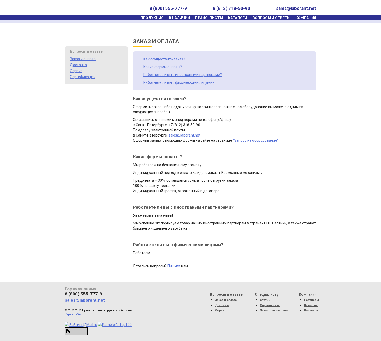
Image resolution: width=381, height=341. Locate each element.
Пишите (173, 266)
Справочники (270, 305)
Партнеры (311, 300)
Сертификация (82, 77)
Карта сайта (73, 314)
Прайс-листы (209, 18)
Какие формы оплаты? (162, 67)
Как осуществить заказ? (164, 59)
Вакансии (311, 305)
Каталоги (237, 18)
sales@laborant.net (296, 8)
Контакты (311, 310)
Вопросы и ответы (271, 18)
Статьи (265, 300)
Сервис (76, 71)
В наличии (179, 18)
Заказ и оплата (83, 59)
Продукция (152, 18)
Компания (305, 18)
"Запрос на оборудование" (255, 140)
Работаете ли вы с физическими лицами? (178, 82)
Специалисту (266, 294)
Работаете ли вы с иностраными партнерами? (182, 75)
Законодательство (274, 310)
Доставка (78, 65)
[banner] (89, 8)
